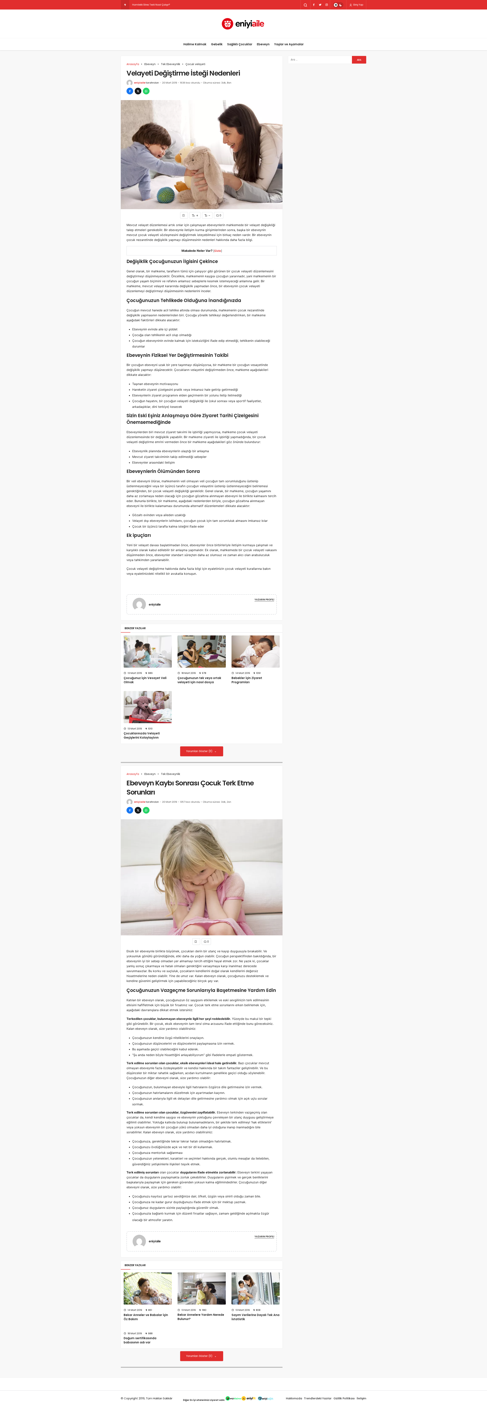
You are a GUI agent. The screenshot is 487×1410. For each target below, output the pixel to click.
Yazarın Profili (264, 599)
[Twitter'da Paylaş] (138, 91)
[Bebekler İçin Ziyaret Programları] (256, 651)
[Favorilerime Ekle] (184, 215)
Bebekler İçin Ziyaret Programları (247, 680)
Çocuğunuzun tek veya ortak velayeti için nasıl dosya (199, 680)
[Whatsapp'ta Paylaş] (146, 91)
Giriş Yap (358, 4)
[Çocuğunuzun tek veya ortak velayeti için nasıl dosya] (201, 651)
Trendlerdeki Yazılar (318, 1398)
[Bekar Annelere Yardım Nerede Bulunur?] (201, 1288)
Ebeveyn (263, 44)
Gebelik (217, 44)
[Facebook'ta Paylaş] (130, 91)
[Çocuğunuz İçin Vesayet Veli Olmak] (148, 651)
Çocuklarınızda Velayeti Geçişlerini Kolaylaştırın (142, 735)
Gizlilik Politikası (344, 1398)
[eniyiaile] (141, 604)
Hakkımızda (294, 1398)
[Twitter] (320, 5)
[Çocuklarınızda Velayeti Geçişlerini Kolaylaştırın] (148, 707)
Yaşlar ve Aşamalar (289, 44)
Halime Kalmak (194, 44)
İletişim (361, 1398)
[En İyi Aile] (243, 23)
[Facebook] (313, 5)
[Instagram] (326, 5)
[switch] (338, 5)
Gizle (217, 250)
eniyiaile (139, 82)
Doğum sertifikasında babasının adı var (140, 1340)
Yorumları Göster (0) (199, 751)
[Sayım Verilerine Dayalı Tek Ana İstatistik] (256, 1288)
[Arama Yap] (305, 5)
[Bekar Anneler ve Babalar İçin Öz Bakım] (148, 1288)
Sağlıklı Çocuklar (239, 44)
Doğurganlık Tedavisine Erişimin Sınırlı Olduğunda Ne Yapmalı (168, 4)
